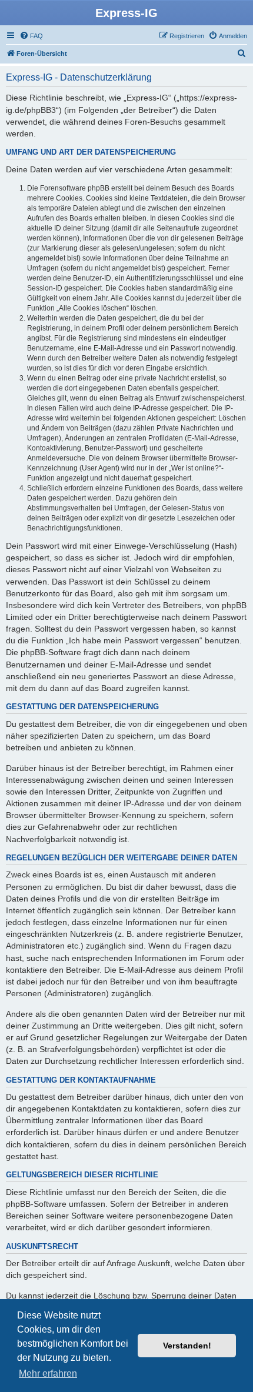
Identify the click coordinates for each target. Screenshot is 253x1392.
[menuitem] (31, 36)
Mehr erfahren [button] (48, 1373)
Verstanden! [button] (187, 1345)
